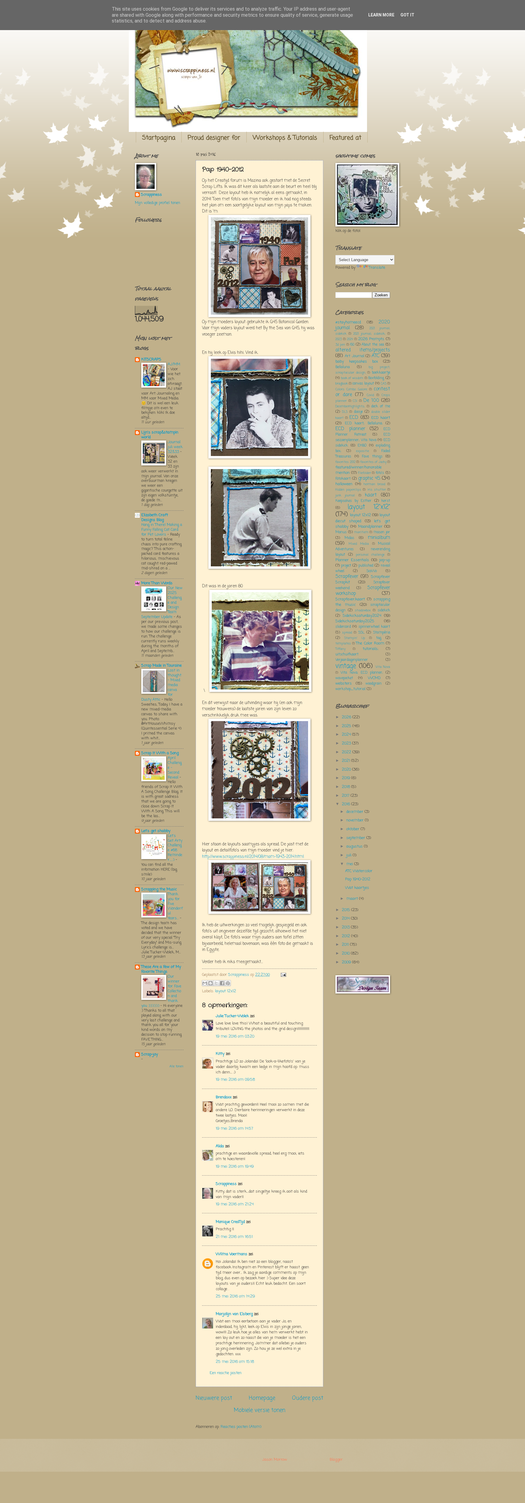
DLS (345, 411)
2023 (338, 339)
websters (343, 683)
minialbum (379, 537)
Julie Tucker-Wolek (232, 1016)
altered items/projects (362, 350)
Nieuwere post (214, 1398)
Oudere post (307, 1398)
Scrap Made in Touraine (161, 666)
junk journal (345, 495)
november (355, 820)
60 (352, 344)
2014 (346, 918)
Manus (341, 532)
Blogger (336, 1460)
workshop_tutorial (350, 689)
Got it (407, 14)
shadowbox (363, 610)
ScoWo (371, 571)
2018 (346, 787)
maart (352, 899)
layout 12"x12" (369, 507)
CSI (355, 401)
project (346, 565)
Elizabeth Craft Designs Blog (154, 517)
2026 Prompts (371, 339)
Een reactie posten (226, 1373)
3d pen (340, 344)
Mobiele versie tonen (259, 1410)
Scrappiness (226, 1184)
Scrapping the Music (159, 889)
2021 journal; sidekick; (369, 333)
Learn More (381, 14)
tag (378, 638)
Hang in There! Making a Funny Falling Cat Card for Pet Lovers (161, 529)
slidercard (343, 627)
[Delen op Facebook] (222, 983)
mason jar (381, 532)
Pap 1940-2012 (357, 879)
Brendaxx (224, 1097)
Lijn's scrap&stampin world (159, 435)
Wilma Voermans (231, 1254)
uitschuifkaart (347, 654)
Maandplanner (370, 527)
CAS (383, 383)
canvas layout (363, 383)
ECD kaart (380, 418)
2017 (346, 796)
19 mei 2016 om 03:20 (235, 1036)
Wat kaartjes (357, 888)
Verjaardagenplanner (351, 660)
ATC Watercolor (358, 871)
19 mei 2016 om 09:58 (235, 1080)
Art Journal (354, 356)
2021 (346, 761)
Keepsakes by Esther (353, 501)
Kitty (220, 1054)
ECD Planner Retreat (362, 432)
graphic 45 (369, 478)
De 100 (371, 400)
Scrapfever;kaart (350, 599)
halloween (343, 484)
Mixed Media (358, 543)
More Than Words (157, 583)
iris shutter (376, 489)
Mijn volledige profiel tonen (157, 203)
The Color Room (370, 643)
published (366, 565)
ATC (375, 356)
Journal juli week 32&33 (175, 447)
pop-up (384, 560)
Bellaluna (342, 367)
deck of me (380, 406)
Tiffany (340, 649)
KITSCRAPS (151, 359)
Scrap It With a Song (160, 753)
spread (347, 632)
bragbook (341, 383)
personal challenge (370, 554)
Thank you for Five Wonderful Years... (175, 906)
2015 (346, 910)
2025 (347, 726)
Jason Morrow (274, 1460)
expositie (362, 451)
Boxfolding (376, 378)
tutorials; (370, 649)
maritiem (361, 532)
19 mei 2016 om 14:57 (234, 1129)
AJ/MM (174, 364)
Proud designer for (214, 138)
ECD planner (350, 429)
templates (343, 643)
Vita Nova (383, 667)
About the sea (373, 344)
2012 (346, 936)
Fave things (372, 456)
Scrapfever (346, 576)
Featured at (345, 138)
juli (349, 855)
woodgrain (373, 683)
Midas (349, 538)
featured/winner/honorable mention (358, 470)
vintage (345, 666)
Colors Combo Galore (351, 389)
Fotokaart (343, 479)
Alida (220, 1146)
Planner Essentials (352, 560)
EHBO (362, 445)
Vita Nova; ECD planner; (362, 672)
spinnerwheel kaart (374, 627)
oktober (353, 829)
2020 (347, 769)
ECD (353, 417)
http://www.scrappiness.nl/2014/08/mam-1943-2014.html (253, 857)
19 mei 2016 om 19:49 (235, 1167)
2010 (346, 953)
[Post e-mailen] (282, 975)
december (355, 812)
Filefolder (364, 473)
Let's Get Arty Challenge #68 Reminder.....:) (175, 848)
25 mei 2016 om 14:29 (235, 1296)
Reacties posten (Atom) (241, 1427)
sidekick (384, 610)
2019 (346, 778)
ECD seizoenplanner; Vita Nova (362, 437)
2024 (350, 339)
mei (350, 864)
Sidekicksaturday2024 (362, 616)
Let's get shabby (155, 831)
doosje (358, 412)
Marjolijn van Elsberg (234, 1314)
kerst (385, 501)
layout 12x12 (225, 991)
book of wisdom (352, 378)
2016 (346, 804)
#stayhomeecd (348, 322)
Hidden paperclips (348, 489)
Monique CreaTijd (230, 1222)
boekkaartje (381, 372)
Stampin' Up (354, 638)
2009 (347, 962)
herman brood (374, 484)
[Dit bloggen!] (211, 983)
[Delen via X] (216, 983)
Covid (370, 395)
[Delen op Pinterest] (228, 983)
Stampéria (381, 632)
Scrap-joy (149, 1054)
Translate (377, 268)
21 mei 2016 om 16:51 (234, 1237)
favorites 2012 (345, 462)
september (356, 838)
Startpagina (158, 138)
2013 (346, 927)
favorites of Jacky (373, 462)
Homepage (262, 1398)
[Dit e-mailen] (205, 983)
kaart (371, 495)
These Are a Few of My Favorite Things (161, 969)
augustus (355, 846)
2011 (346, 945)
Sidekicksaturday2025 (354, 621)
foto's (380, 473)
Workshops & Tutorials (285, 138)
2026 (347, 717)
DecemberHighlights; (350, 406)
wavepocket (344, 678)
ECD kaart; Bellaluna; (364, 423)
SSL (361, 632)
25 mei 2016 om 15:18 (235, 1362)
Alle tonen (177, 1066)
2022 (347, 752)
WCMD (374, 678)
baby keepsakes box (356, 362)
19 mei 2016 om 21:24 (235, 1204)
